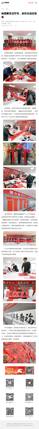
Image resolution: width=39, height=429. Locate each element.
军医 (2, 9)
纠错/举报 (9, 424)
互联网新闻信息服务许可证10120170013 (22, 424)
